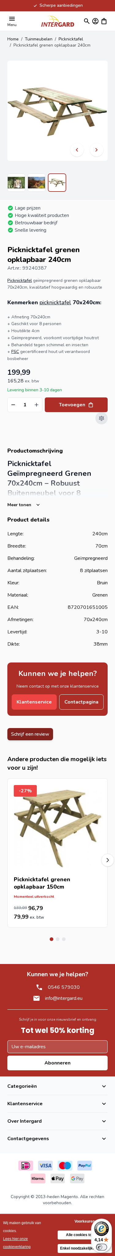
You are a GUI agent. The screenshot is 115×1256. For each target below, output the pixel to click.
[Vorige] (77, 149)
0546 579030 (64, 987)
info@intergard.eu (63, 998)
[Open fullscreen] (57, 111)
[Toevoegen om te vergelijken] (101, 418)
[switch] (101, 1247)
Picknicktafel (71, 39)
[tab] (51, 939)
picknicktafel (55, 302)
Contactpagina (81, 702)
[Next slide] (107, 860)
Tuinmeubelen (38, 39)
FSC (15, 352)
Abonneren (57, 1063)
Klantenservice (34, 702)
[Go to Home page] (57, 21)
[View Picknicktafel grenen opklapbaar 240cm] (16, 182)
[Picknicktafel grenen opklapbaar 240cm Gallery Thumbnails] (36, 182)
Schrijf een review (30, 734)
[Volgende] (96, 149)
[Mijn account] (95, 21)
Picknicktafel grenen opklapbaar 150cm (42, 883)
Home (13, 39)
